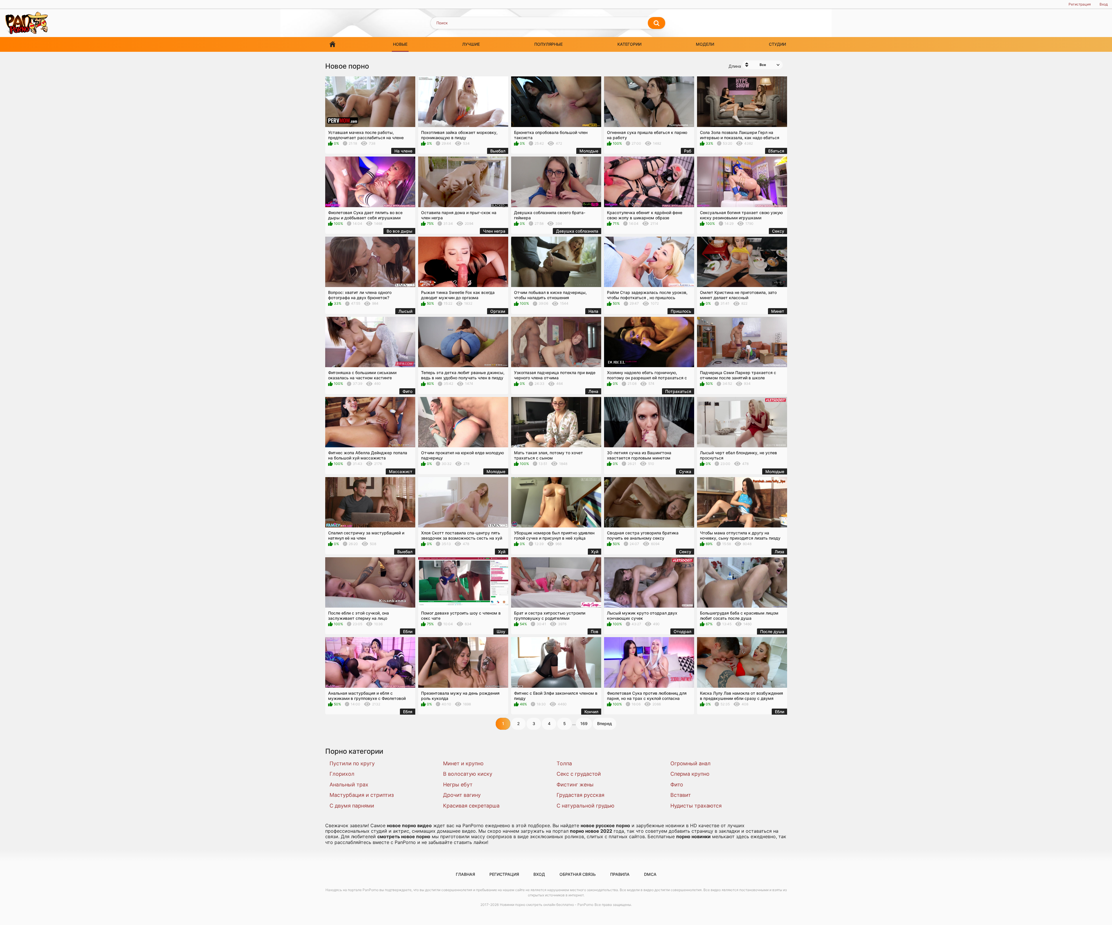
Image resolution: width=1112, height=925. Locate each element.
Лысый (405, 311)
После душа (772, 631)
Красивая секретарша (471, 806)
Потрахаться (678, 391)
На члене (403, 150)
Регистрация (1080, 4)
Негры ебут (458, 784)
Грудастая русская (580, 795)
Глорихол (342, 774)
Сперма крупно (689, 774)
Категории (629, 44)
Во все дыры (399, 231)
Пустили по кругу (352, 763)
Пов (594, 631)
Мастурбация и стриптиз (362, 795)
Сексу (778, 231)
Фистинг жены (575, 784)
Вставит (680, 795)
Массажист (400, 471)
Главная (332, 44)
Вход (1104, 4)
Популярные (548, 44)
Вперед (604, 723)
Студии (777, 44)
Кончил (591, 711)
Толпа (564, 763)
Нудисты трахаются (696, 806)
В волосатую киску (467, 774)
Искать (656, 23)
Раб (687, 150)
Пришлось (681, 311)
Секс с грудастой (579, 774)
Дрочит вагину (462, 795)
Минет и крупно (463, 763)
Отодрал (682, 631)
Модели (705, 44)
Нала (593, 311)
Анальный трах (349, 784)
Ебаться (776, 150)
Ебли (407, 631)
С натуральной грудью (585, 806)
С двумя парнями (352, 806)
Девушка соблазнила (577, 231)
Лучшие (471, 44)
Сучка (685, 471)
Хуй (501, 551)
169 (584, 723)
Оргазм (497, 311)
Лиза (779, 551)
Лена (593, 391)
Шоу (501, 631)
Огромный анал (690, 763)
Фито (407, 391)
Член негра (494, 231)
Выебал (497, 150)
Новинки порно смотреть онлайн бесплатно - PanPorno (546, 904)
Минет (777, 311)
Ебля (407, 711)
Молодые (588, 150)
